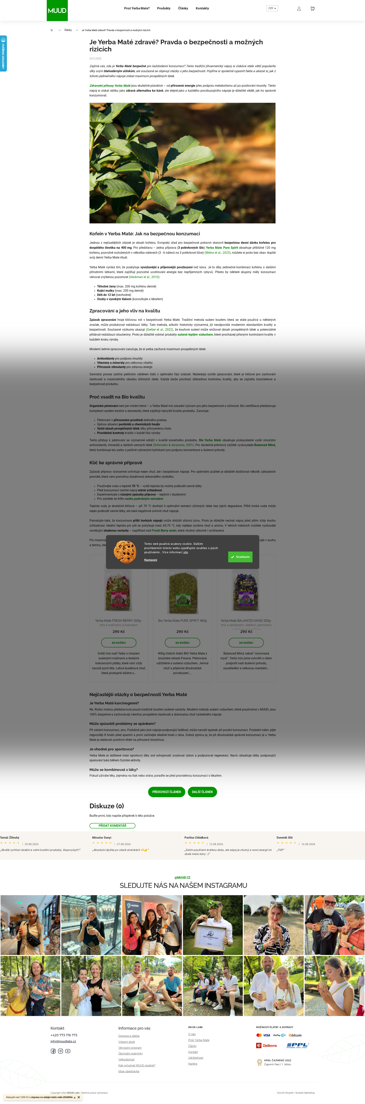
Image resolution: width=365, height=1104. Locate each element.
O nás (192, 1034)
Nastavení (150, 560)
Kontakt (193, 1052)
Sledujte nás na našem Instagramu (183, 885)
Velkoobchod (126, 1059)
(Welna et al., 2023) (218, 252)
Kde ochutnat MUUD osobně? (136, 1065)
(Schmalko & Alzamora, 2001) (173, 445)
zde (185, 552)
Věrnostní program (130, 1048)
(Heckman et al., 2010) (144, 277)
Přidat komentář (112, 825)
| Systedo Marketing (304, 1093)
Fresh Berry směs (163, 530)
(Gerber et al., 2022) (159, 329)
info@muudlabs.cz (63, 1041)
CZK (271, 8)
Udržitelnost (195, 1058)
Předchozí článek (166, 792)
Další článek (202, 792)
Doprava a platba (128, 1036)
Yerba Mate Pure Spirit (222, 247)
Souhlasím (243, 557)
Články (192, 1046)
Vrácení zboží (126, 1042)
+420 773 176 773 (64, 1035)
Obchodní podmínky (130, 1053)
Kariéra (192, 1063)
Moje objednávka (128, 1071)
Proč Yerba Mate (198, 1040)
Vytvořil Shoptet (285, 1093)
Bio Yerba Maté (210, 440)
